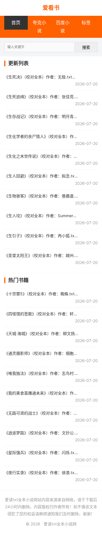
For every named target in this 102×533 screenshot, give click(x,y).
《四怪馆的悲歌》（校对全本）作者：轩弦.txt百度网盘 (52, 313)
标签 (86, 22)
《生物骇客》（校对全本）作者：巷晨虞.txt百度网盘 (50, 195)
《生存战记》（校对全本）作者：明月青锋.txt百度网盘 (52, 116)
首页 (15, 22)
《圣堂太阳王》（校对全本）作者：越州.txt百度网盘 (50, 255)
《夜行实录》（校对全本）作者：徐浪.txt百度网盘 (48, 472)
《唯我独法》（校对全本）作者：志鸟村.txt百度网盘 (50, 373)
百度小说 (62, 27)
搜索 (86, 47)
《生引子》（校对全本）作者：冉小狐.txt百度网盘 (48, 235)
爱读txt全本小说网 (60, 523)
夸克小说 (39, 27)
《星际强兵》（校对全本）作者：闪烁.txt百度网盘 (48, 452)
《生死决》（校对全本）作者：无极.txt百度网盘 (46, 76)
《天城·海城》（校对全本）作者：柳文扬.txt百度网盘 (50, 333)
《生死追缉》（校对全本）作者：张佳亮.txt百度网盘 (50, 96)
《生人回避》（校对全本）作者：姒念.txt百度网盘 (48, 175)
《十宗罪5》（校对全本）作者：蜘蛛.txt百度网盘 (47, 293)
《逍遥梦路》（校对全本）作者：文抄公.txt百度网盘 (50, 432)
